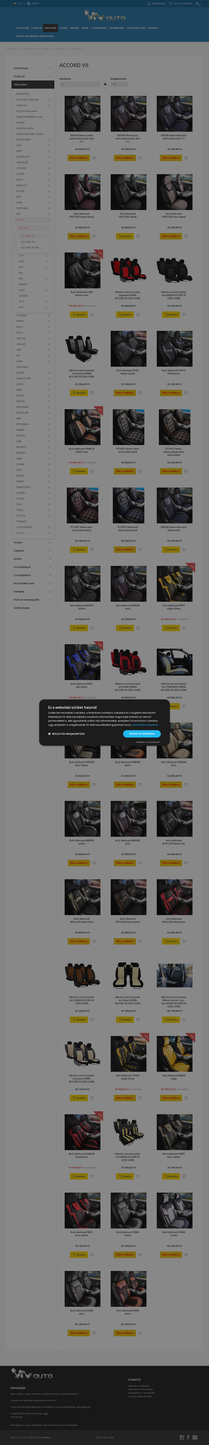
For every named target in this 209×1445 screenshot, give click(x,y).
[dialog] (104, 722)
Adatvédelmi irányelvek (145, 725)
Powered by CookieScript (148, 742)
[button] (66, 734)
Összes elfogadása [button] (142, 733)
